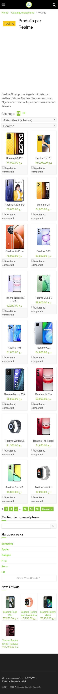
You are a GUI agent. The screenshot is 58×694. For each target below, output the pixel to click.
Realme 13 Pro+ (15, 251)
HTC (4, 560)
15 (37, 509)
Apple (5, 549)
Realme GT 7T (43, 158)
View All (18, 534)
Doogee (6, 555)
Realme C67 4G (14, 487)
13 (25, 509)
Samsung (7, 543)
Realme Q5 (43, 204)
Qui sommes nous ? (11, 678)
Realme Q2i (43, 347)
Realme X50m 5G (14, 204)
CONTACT (29, 678)
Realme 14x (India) (43, 440)
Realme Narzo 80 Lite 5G (14, 299)
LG (3, 572)
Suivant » (47, 509)
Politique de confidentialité (14, 681)
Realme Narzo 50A (14, 394)
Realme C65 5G (43, 297)
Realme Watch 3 (43, 487)
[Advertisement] (29, 63)
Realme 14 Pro (43, 394)
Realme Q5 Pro (14, 158)
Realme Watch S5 (14, 440)
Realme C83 (43, 251)
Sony (5, 566)
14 (31, 509)
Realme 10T (14, 347)
